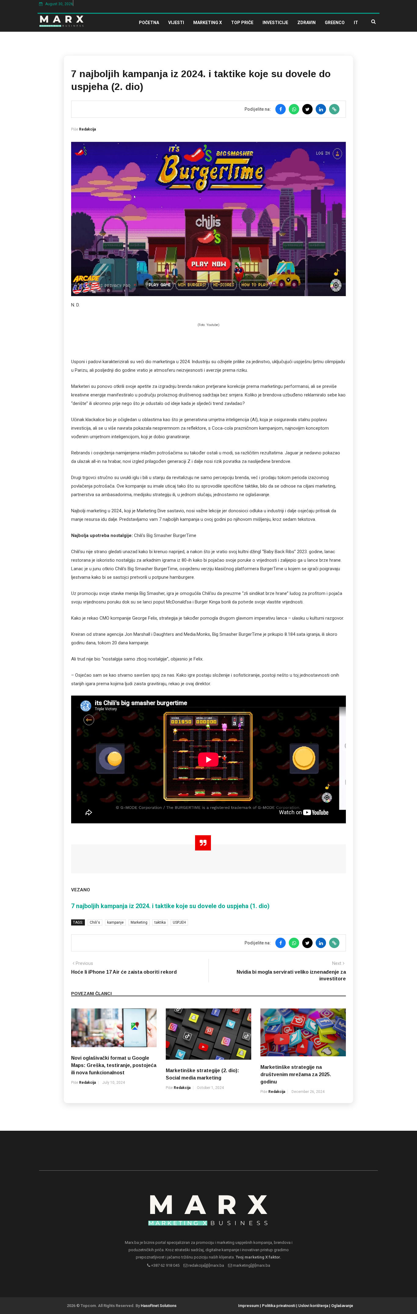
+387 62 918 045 (164, 1265)
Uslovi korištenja (313, 1305)
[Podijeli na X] (307, 109)
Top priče (242, 22)
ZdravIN (306, 22)
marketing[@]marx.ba (251, 1265)
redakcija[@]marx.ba (205, 1265)
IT (356, 22)
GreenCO (335, 22)
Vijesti (176, 22)
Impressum (248, 1305)
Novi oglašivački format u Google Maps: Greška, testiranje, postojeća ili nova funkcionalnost (113, 1065)
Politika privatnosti (278, 1305)
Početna (149, 22)
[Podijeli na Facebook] (280, 109)
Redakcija (87, 129)
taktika (160, 922)
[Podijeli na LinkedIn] (321, 109)
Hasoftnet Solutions (158, 1305)
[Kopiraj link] (334, 109)
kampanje (115, 922)
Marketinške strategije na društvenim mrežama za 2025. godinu (295, 1074)
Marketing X (207, 22)
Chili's (95, 922)
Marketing (139, 922)
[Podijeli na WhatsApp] (294, 109)
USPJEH (179, 922)
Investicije (275, 22)
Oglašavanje (342, 1305)
